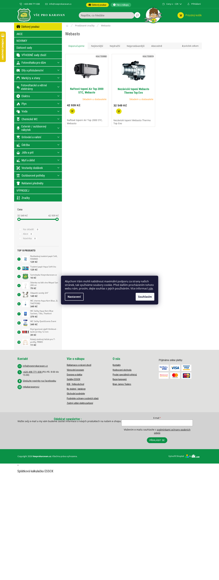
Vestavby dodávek (32, 168)
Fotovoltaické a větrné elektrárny (34, 87)
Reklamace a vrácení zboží (79, 365)
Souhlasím (145, 297)
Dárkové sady (24, 47)
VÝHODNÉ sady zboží (34, 55)
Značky (26, 198)
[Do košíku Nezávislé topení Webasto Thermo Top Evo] (119, 111)
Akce (27, 233)
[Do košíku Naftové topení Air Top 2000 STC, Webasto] (72, 111)
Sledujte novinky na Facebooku (39, 380)
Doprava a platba (74, 374)
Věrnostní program (75, 370)
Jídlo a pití (28, 152)
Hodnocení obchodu (122, 370)
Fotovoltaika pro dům (34, 62)
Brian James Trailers (122, 384)
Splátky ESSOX (73, 379)
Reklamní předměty (32, 183)
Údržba (26, 145)
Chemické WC (30, 119)
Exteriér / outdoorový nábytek (33, 128)
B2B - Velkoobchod (75, 384)
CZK (177, 4)
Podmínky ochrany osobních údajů (83, 398)
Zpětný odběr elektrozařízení (80, 403)
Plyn (24, 103)
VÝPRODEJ (23, 190)
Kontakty (117, 365)
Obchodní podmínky (76, 393)
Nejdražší (115, 45)
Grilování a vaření (31, 137)
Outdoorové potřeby (33, 175)
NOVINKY (22, 40)
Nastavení (74, 297)
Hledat (137, 15)
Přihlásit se (157, 440)
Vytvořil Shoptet (176, 456)
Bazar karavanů (120, 379)
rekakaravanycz (31, 386)
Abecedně (156, 45)
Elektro (26, 96)
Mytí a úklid (28, 160)
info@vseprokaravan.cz (35, 365)
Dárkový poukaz (30, 26)
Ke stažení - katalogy (76, 389)
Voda (24, 111)
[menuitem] (97, 5)
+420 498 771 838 (32, 371)
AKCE (20, 34)
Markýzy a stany (31, 78)
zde (150, 288)
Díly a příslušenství (32, 70)
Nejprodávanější (136, 45)
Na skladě (30, 229)
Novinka (29, 238)
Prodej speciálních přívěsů (125, 374)
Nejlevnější (97, 45)
